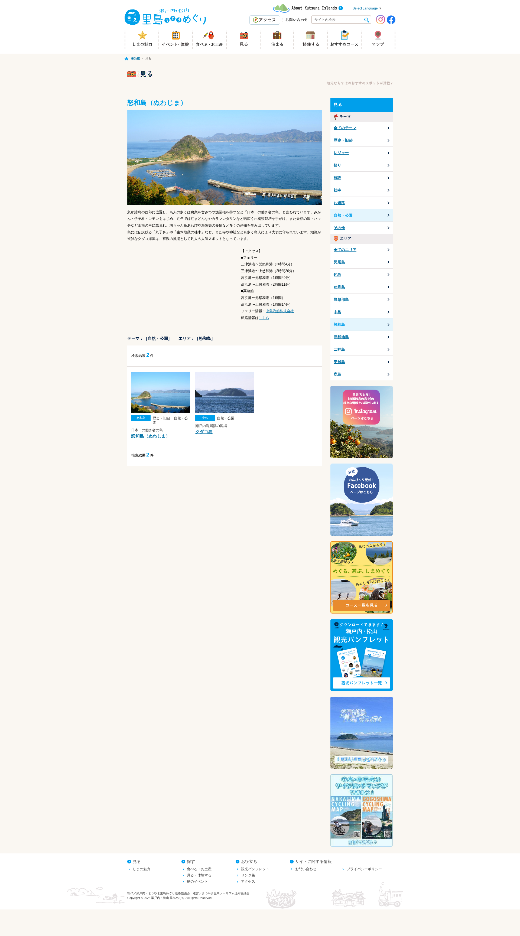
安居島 (339, 362)
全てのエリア (345, 249)
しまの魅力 (141, 869)
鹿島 (337, 374)
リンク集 (248, 875)
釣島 (337, 274)
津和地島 (341, 337)
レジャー (341, 153)
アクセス (248, 881)
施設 (337, 177)
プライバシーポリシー (364, 869)
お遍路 (339, 203)
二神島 (339, 349)
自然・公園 (343, 215)
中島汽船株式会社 (280, 311)
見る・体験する (199, 875)
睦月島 (339, 287)
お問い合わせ (305, 869)
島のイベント (197, 881)
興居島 (339, 262)
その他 (339, 228)
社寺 (337, 190)
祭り (337, 165)
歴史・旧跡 (343, 140)
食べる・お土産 (199, 869)
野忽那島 (341, 299)
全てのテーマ (345, 128)
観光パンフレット (255, 869)
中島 (337, 312)
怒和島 (339, 324)
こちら (264, 318)
